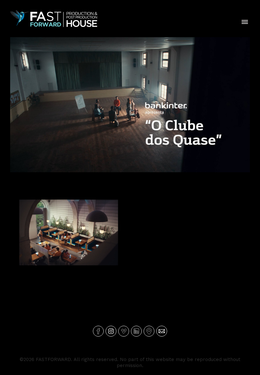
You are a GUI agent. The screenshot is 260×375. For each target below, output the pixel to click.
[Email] (161, 331)
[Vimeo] (123, 331)
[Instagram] (111, 331)
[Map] (149, 331)
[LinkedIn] (136, 331)
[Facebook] (98, 331)
